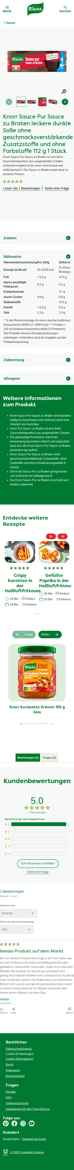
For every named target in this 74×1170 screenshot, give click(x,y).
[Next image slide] (65, 102)
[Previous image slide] (9, 102)
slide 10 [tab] (47, 723)
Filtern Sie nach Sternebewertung (17, 922)
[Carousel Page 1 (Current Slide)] (35, 613)
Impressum (13, 1070)
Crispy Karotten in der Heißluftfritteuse (23, 583)
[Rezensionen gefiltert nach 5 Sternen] (38, 824)
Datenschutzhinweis (19, 1048)
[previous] (51, 536)
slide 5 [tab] (32, 723)
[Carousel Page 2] (38, 613)
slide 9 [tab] (44, 723)
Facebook (14, 1123)
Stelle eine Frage (38, 871)
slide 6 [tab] (35, 723)
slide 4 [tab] (30, 723)
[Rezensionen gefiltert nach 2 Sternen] (38, 846)
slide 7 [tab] (38, 723)
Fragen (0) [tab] (49, 757)
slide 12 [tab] (53, 723)
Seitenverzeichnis (17, 1103)
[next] (62, 536)
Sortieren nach (7, 905)
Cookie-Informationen (19, 1058)
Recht (9, 1064)
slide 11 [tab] (50, 723)
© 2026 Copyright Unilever (27, 1152)
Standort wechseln (34, 1139)
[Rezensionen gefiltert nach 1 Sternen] (38, 853)
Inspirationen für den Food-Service (28, 1109)
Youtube (31, 1123)
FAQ (8, 1097)
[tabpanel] (37, 891)
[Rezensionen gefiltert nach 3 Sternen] (38, 839)
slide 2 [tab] (24, 723)
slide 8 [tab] (41, 723)
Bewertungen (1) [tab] (27, 757)
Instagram (23, 1123)
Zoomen (64, 91)
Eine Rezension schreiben (38, 863)
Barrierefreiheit (15, 1076)
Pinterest (6, 1123)
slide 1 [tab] (21, 723)
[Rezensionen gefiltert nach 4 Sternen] (38, 831)
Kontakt (10, 1091)
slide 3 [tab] (27, 723)
